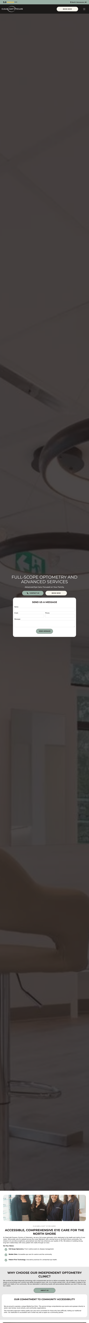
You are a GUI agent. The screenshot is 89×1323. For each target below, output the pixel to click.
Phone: (47, 613)
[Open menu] (84, 9)
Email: (16, 613)
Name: (16, 607)
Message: (17, 619)
